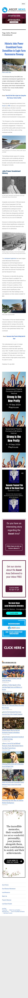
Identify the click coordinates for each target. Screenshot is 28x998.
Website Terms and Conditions (14, 910)
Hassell (4, 106)
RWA (9, 106)
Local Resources (6, 892)
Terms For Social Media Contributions (18, 911)
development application (10, 258)
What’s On (4, 896)
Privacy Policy (4, 910)
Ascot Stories (5, 885)
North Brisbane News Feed (9, 662)
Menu (23, 3)
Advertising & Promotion (7, 913)
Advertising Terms (5, 911)
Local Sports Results (7, 904)
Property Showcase (6, 900)
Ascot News (4, 908)
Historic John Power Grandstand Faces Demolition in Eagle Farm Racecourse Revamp (14, 48)
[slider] (15, 511)
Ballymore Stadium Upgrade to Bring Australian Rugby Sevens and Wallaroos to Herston (12, 687)
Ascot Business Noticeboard (8, 888)
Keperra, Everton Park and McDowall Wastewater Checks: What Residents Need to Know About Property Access (12, 745)
